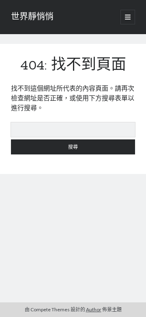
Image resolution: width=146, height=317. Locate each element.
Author (93, 309)
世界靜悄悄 (32, 17)
